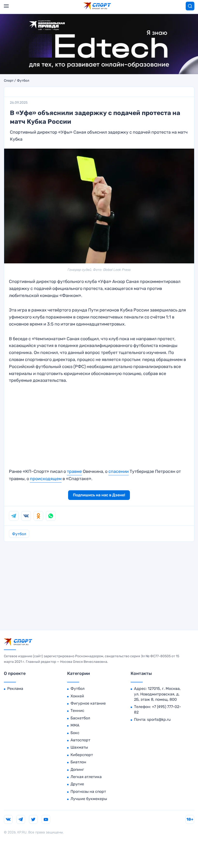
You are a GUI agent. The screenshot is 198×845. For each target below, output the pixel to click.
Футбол (23, 81)
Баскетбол (80, 718)
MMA (75, 725)
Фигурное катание (88, 703)
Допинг (77, 769)
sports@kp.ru (159, 719)
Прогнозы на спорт (88, 791)
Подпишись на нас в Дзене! (99, 495)
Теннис (77, 710)
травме (74, 471)
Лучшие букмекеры (89, 798)
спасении (118, 471)
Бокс (75, 732)
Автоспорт (80, 740)
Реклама (15, 688)
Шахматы (79, 747)
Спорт (9, 81)
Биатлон (78, 762)
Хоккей (77, 696)
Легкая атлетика (86, 776)
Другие (77, 784)
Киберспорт (82, 754)
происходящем (46, 478)
